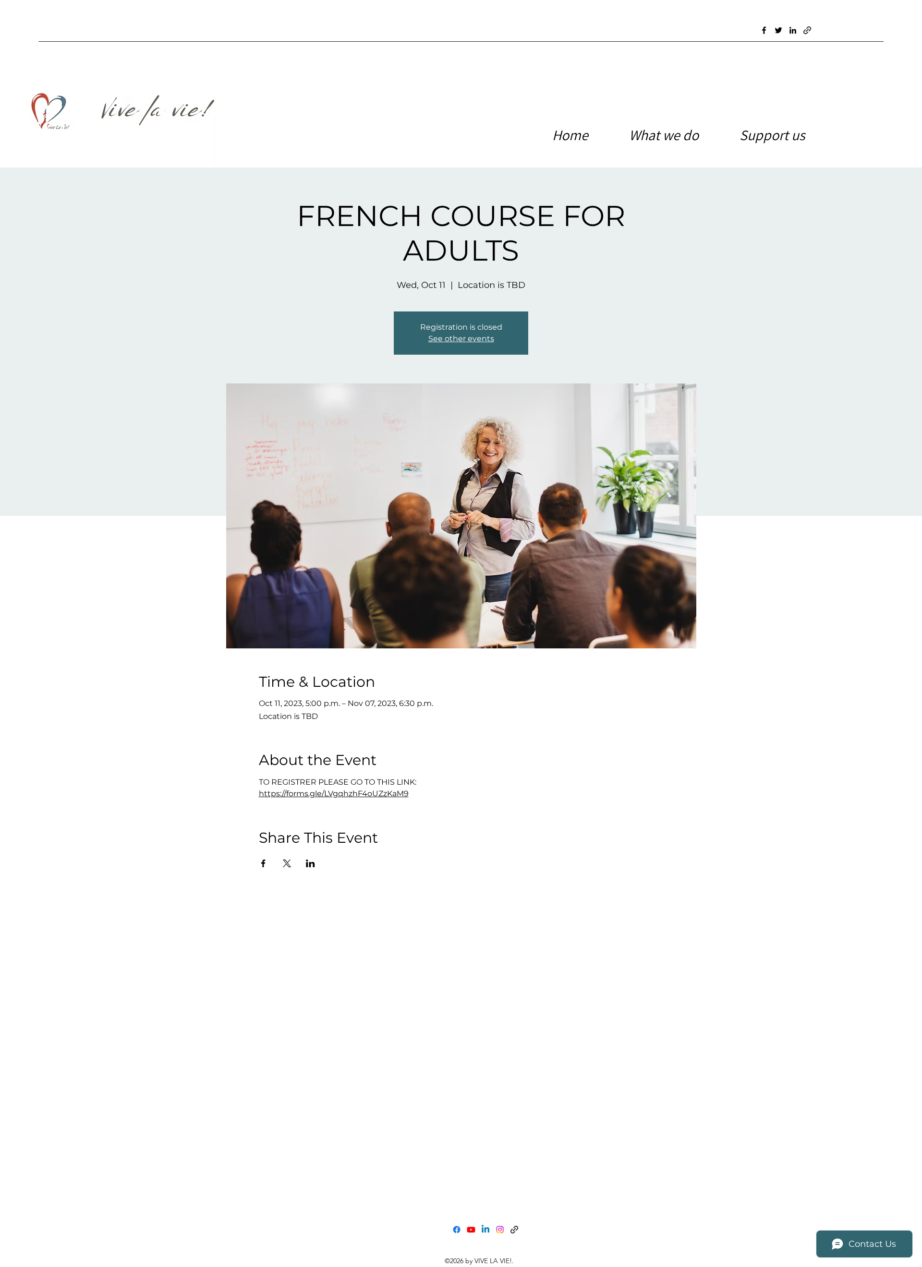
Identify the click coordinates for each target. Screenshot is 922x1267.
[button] (785, 135)
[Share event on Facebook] (263, 863)
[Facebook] (764, 30)
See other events (461, 338)
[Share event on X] (286, 863)
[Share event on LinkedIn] (310, 863)
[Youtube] (471, 1229)
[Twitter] (778, 30)
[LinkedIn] (793, 30)
